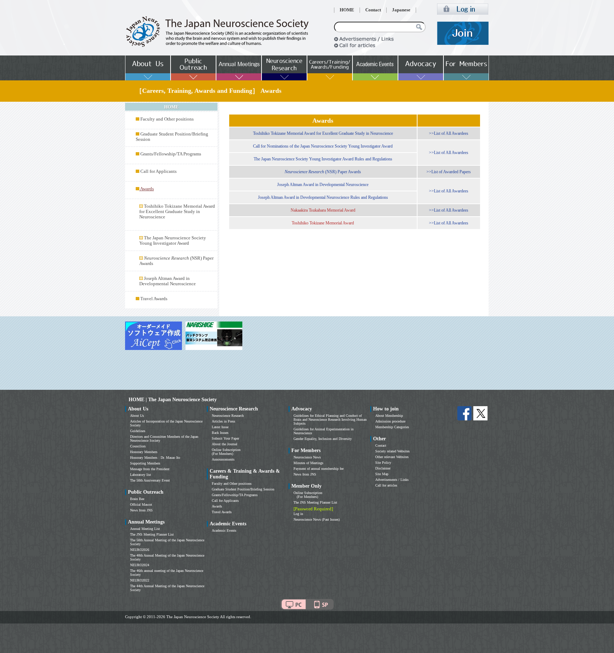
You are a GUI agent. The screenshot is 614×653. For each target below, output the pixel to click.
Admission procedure (390, 421)
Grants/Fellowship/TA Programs (170, 154)
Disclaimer (383, 468)
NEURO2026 (139, 550)
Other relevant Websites (392, 457)
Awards (217, 506)
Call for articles (386, 485)
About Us (137, 416)
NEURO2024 (139, 565)
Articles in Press (223, 421)
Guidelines (137, 431)
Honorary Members (143, 452)
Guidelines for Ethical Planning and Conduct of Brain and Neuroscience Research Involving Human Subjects (330, 419)
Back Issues (220, 433)
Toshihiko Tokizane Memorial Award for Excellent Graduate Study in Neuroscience (177, 211)
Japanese (401, 9)
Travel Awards (153, 298)
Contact (373, 9)
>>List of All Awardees (448, 133)
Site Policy (383, 462)
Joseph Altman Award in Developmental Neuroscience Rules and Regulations (323, 197)
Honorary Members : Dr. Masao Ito (155, 458)
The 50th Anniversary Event (150, 480)
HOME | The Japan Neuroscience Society (173, 399)
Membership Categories (392, 427)
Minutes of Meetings (308, 463)
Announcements (223, 459)
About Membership (389, 416)
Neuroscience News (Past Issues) (316, 519)
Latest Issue (220, 427)
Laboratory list (140, 475)
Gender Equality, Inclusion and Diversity (322, 439)
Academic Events (224, 530)
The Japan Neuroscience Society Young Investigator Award (172, 240)
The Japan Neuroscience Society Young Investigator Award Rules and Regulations (323, 158)
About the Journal (224, 444)
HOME (347, 9)
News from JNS (141, 510)
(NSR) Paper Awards (323, 171)
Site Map (381, 474)
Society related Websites (392, 451)
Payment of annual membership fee (318, 469)
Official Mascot (141, 504)
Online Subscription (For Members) (226, 452)
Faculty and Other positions (167, 119)
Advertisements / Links (392, 480)
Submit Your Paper (225, 438)
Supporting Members (145, 463)
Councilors (138, 446)
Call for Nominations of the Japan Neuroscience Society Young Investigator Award (323, 146)
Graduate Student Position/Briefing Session (243, 489)
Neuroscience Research (228, 416)
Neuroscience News (307, 457)
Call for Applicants (158, 171)
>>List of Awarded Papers (448, 171)
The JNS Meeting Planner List (152, 534)
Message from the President (149, 469)
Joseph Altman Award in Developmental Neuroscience (167, 281)
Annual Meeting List (145, 529)
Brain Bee (137, 499)
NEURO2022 (139, 580)
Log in (298, 514)
